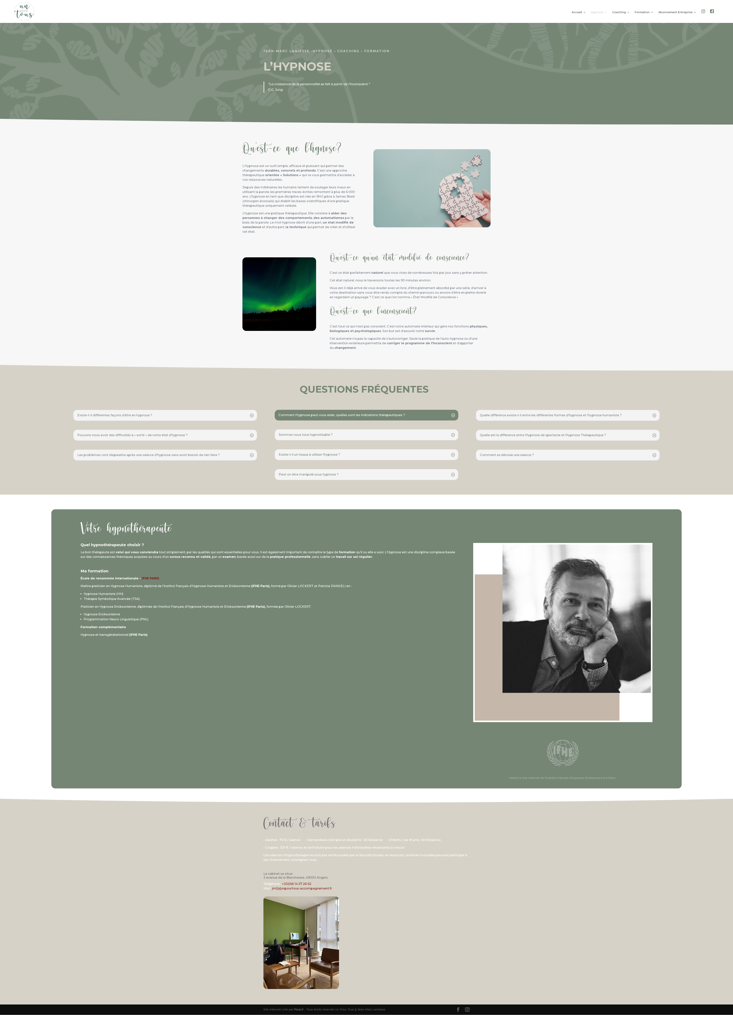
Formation (642, 12)
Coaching (619, 12)
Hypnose (597, 12)
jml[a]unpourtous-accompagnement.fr (302, 888)
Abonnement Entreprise (675, 12)
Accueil (577, 12)
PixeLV (299, 1009)
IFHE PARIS (150, 578)
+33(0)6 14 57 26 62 (296, 884)
